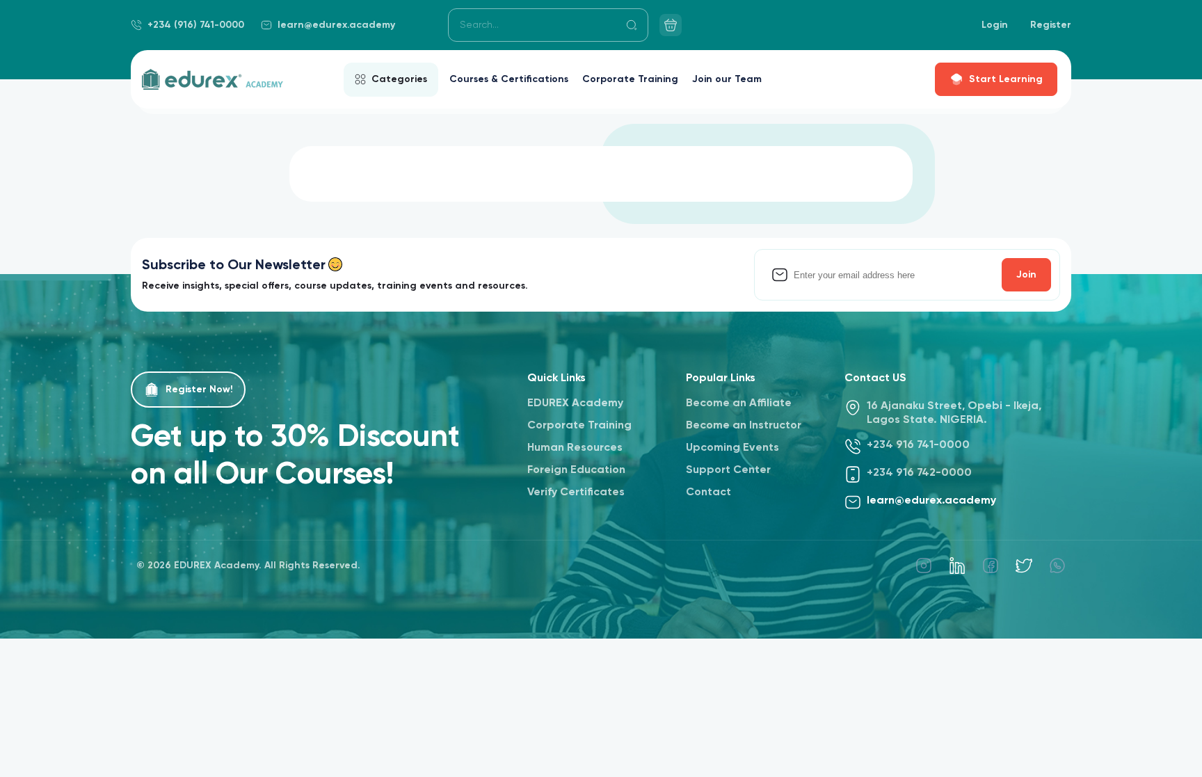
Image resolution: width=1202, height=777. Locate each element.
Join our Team (727, 79)
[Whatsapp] (1057, 565)
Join (1026, 275)
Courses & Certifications (508, 79)
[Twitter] (1024, 565)
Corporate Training (630, 79)
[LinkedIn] (957, 565)
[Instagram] (923, 565)
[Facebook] (990, 565)
